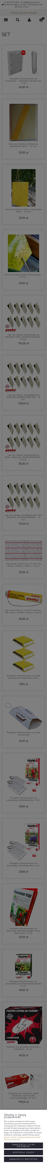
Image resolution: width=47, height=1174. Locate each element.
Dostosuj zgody (23, 1152)
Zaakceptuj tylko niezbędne (23, 1145)
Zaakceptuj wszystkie (23, 1159)
